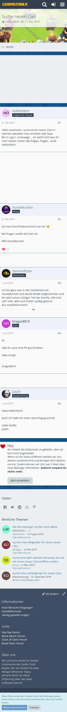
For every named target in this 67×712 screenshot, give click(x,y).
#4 (59, 333)
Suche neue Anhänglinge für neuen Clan (37, 573)
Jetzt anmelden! (20, 480)
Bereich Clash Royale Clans (26, 579)
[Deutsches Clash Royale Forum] (15, 4)
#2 (59, 219)
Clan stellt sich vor (22, 537)
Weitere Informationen (14, 707)
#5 (59, 403)
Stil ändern (52, 594)
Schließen (34, 707)
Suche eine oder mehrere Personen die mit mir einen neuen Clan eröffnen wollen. (38, 559)
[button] (62, 4)
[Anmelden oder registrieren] (53, 4)
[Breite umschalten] (63, 594)
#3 (59, 283)
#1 (59, 122)
